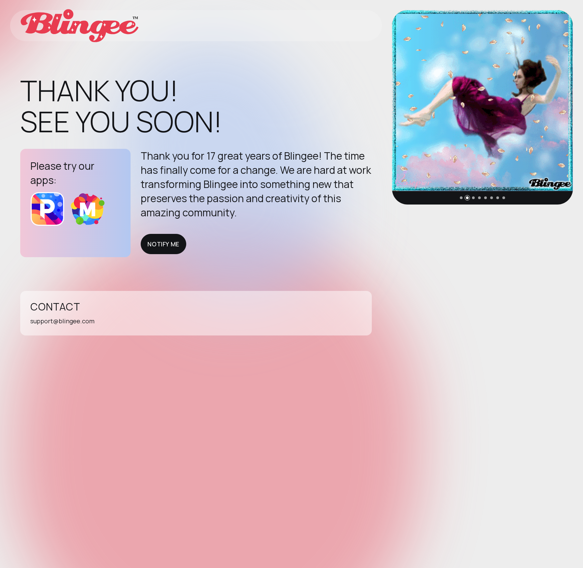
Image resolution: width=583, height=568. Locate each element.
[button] (461, 197)
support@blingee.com (62, 321)
